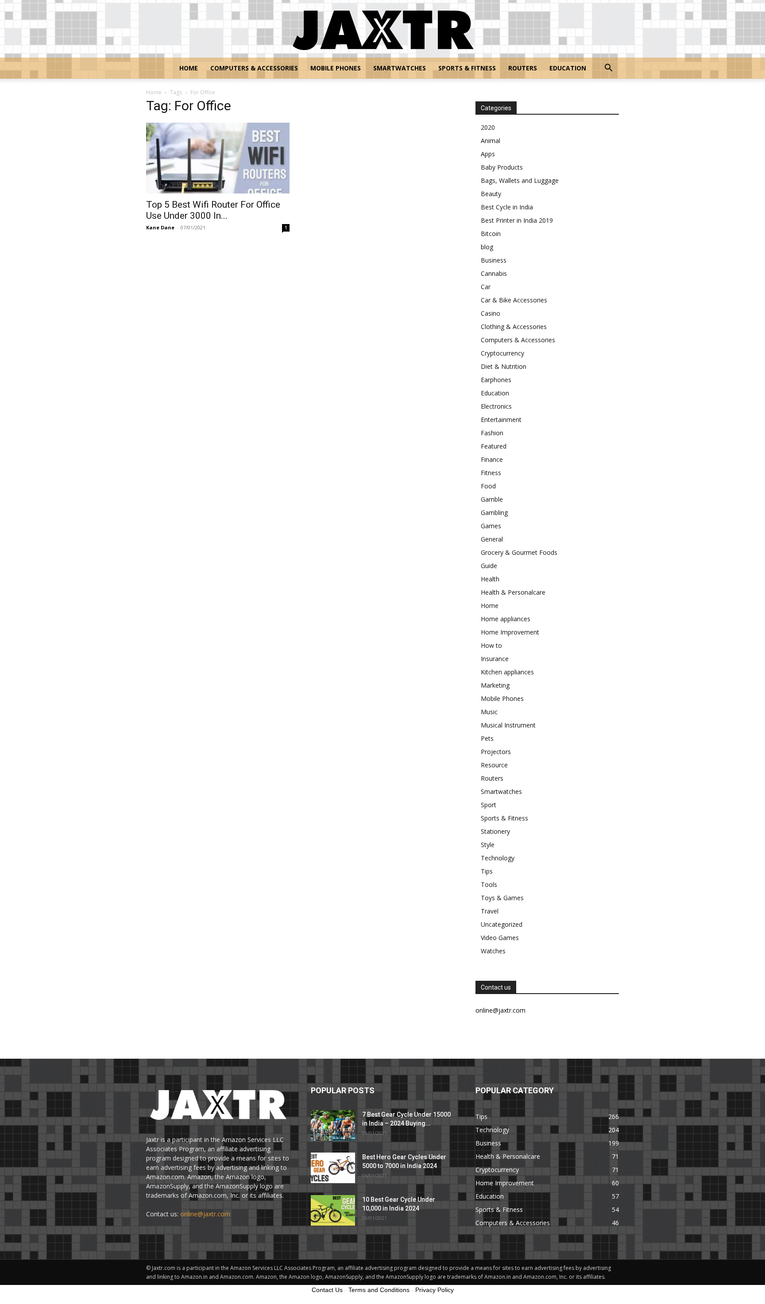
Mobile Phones (335, 68)
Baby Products (502, 167)
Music (489, 712)
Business (493, 260)
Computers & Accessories (254, 68)
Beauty (491, 194)
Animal (490, 140)
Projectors (496, 751)
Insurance (495, 658)
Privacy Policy (434, 1289)
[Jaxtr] (382, 29)
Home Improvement (510, 632)
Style (488, 844)
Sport (488, 805)
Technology (497, 858)
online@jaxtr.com (205, 1214)
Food (488, 486)
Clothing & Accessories (514, 326)
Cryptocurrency (502, 353)
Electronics (496, 406)
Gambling (494, 512)
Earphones (496, 379)
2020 (488, 127)
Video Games (500, 937)
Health (490, 579)
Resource (494, 765)
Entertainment (501, 419)
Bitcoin (491, 233)
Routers (522, 68)
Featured (493, 446)
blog (487, 247)
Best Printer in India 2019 (517, 220)
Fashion (492, 433)
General (492, 539)
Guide (489, 565)
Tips (487, 871)
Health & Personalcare (513, 592)
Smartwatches (399, 68)
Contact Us (327, 1289)
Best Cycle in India (507, 207)
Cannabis (494, 273)
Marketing (495, 685)
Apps (488, 154)
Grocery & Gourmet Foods (519, 552)
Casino (490, 313)
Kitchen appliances (507, 672)
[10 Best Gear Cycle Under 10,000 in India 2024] (333, 1210)
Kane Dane (160, 227)
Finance (492, 459)
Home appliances (505, 619)
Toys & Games (502, 898)
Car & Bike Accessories (514, 300)
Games (491, 526)
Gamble (492, 499)
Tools (489, 884)
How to (491, 645)
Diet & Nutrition (503, 366)
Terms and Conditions (379, 1289)
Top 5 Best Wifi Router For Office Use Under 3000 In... (213, 210)
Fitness (491, 472)
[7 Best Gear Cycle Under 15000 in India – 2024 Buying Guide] (333, 1125)
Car (486, 286)
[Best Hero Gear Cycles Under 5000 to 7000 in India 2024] (333, 1168)
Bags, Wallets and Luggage (520, 180)
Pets (487, 738)
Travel (489, 911)
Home (188, 68)
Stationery (495, 831)
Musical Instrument (508, 725)
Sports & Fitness (467, 68)
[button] (608, 69)
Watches (493, 951)
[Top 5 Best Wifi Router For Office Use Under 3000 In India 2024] (218, 158)
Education (567, 68)
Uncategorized (501, 924)
